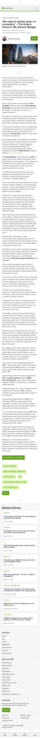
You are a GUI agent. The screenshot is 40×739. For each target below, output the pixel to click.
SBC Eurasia (6, 686)
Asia (3, 639)
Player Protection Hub (9, 683)
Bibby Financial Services (14, 471)
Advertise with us (8, 720)
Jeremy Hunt (9, 477)
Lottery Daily (6, 677)
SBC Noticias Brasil (8, 674)
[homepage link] (7, 8)
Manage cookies (25, 715)
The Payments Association (15, 482)
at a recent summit (15, 153)
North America (7, 647)
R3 (20, 477)
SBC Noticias (6, 671)
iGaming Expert (7, 665)
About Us (5, 715)
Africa (4, 636)
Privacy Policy (24, 718)
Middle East (6, 645)
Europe (4, 642)
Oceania (5, 650)
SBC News (5, 668)
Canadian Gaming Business (11, 694)
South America (7, 653)
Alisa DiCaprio (10, 466)
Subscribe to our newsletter (13, 457)
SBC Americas (6, 663)
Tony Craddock (10, 487)
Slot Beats (5, 688)
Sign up (6, 710)
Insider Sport (6, 680)
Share (34, 38)
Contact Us (5, 718)
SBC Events (6, 691)
